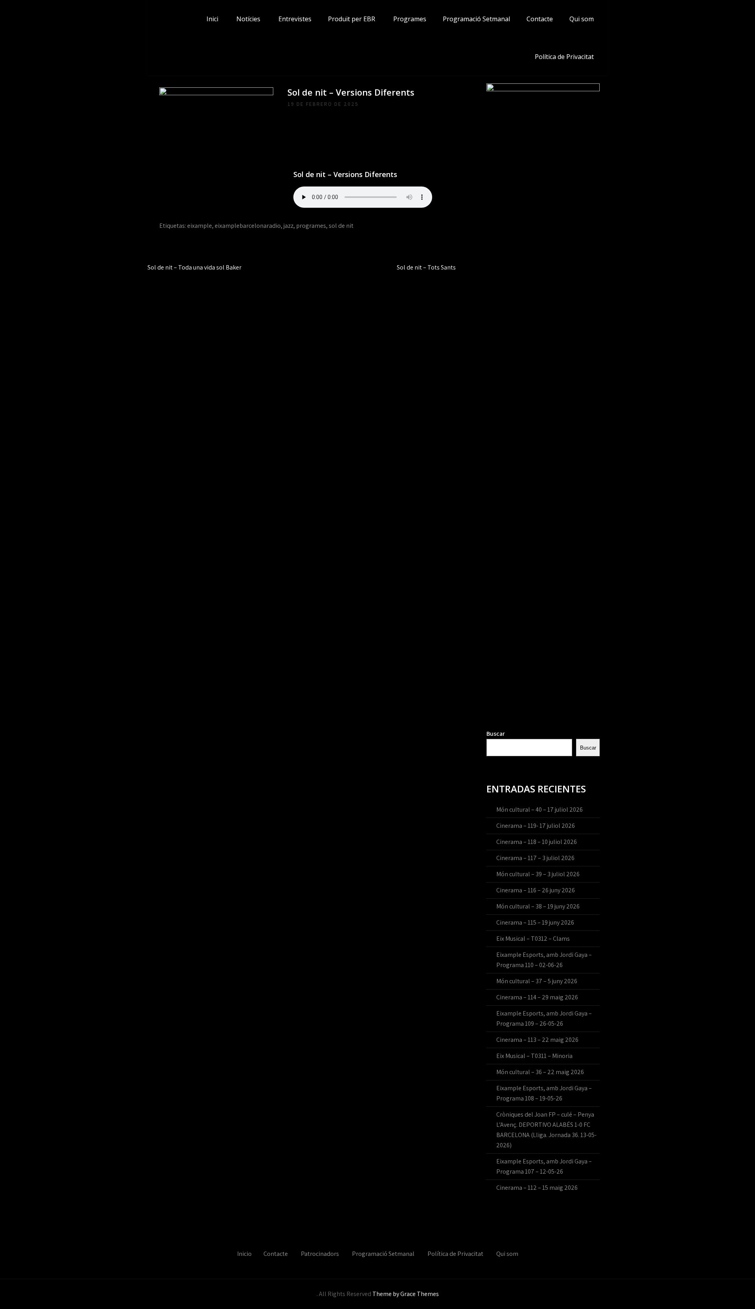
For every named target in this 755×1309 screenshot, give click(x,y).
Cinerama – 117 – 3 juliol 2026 (535, 858)
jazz (288, 226)
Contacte (540, 19)
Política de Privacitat (564, 56)
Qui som (581, 19)
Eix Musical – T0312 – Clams (533, 938)
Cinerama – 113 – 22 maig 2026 (537, 1040)
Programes (409, 19)
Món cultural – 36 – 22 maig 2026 (540, 1072)
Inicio (244, 1254)
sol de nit (341, 226)
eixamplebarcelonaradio (248, 226)
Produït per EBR (351, 19)
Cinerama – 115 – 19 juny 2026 (535, 922)
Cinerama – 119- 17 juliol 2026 (535, 826)
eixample (199, 226)
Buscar (495, 733)
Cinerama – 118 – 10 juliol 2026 (536, 842)
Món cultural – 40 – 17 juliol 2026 (539, 809)
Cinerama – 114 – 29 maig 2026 (537, 997)
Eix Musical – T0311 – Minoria (534, 1056)
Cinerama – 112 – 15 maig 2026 (537, 1187)
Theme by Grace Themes (405, 1294)
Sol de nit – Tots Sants (426, 267)
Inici (212, 19)
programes (311, 226)
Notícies (248, 19)
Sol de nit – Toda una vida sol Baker (194, 267)
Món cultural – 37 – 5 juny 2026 (536, 981)
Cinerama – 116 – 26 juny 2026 (535, 890)
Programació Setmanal (476, 19)
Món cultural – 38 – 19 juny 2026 (538, 906)
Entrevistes (294, 19)
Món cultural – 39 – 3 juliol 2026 (538, 874)
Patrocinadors (320, 1254)
